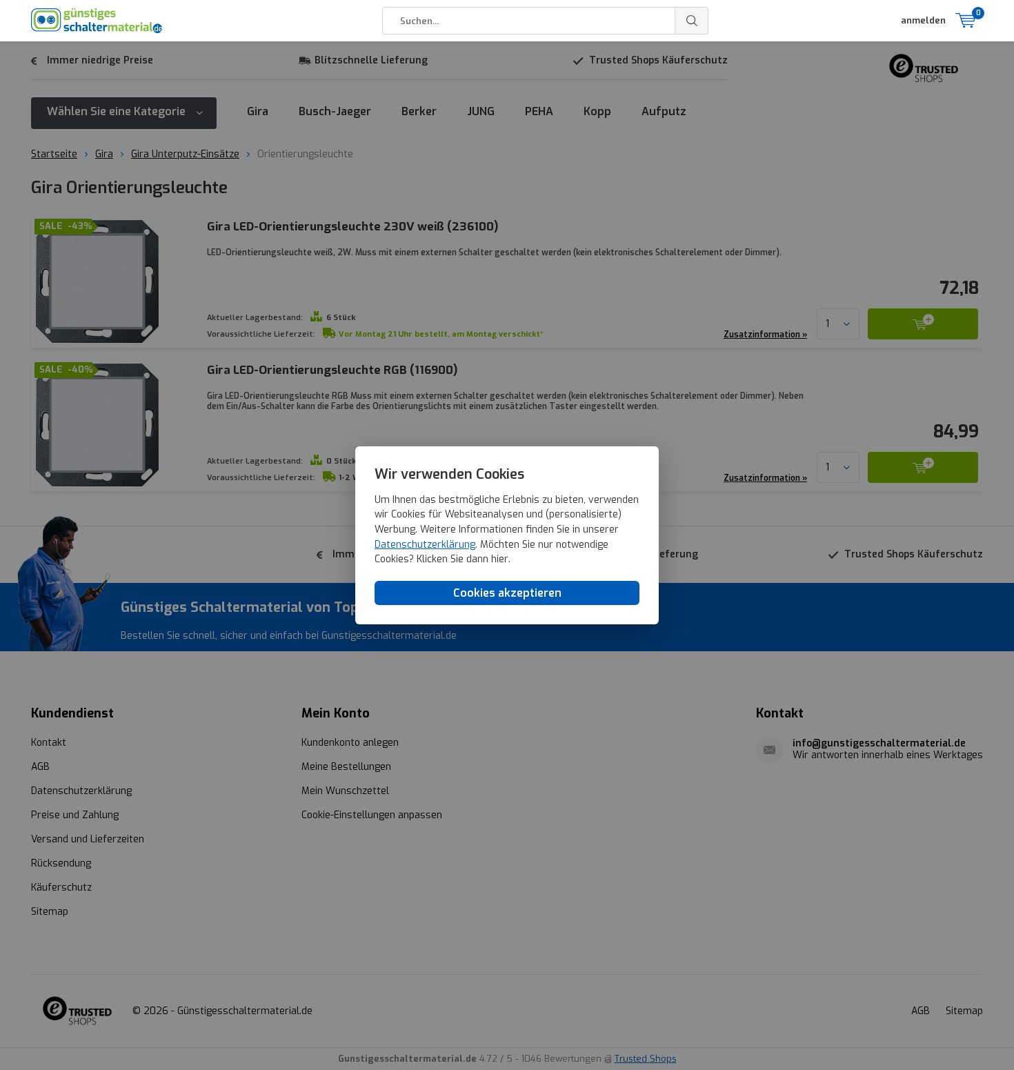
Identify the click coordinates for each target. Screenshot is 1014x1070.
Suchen (691, 20)
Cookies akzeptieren (507, 592)
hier (499, 559)
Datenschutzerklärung (425, 544)
